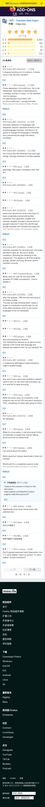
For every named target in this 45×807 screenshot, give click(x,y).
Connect (6, 727)
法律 (21, 778)
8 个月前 (31, 122)
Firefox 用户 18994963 (16, 185)
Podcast (6, 768)
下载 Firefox (14, 3)
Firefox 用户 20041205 (15, 69)
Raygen (20, 336)
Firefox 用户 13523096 (15, 294)
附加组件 (7, 602)
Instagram (7, 750)
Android (6, 675)
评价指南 (7, 643)
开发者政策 (8, 625)
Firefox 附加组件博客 (13, 611)
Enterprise (7, 715)
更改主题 (6, 798)
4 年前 (27, 395)
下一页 (32, 569)
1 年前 (26, 166)
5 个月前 (31, 85)
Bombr (20, 200)
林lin (19, 536)
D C (18, 321)
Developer (7, 737)
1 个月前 (31, 69)
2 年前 (30, 210)
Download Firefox (11, 656)
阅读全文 (6, 109)
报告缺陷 (7, 639)
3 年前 (28, 336)
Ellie (19, 329)
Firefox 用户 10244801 (15, 150)
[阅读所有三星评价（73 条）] (21, 46)
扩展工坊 (7, 616)
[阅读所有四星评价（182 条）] (21, 43)
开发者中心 (8, 620)
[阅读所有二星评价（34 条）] (21, 50)
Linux (5, 679)
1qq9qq (20, 506)
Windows (7, 661)
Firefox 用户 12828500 (15, 360)
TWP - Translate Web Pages (23, 20)
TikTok (6, 759)
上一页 (13, 569)
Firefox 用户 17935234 (15, 122)
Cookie (13, 778)
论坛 (4, 634)
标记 (4, 80)
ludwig (20, 429)
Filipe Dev (21, 24)
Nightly (6, 697)
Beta (4, 702)
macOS (6, 666)
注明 (11, 783)
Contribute (8, 732)
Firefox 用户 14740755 (16, 416)
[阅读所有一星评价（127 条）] (21, 53)
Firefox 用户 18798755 (16, 210)
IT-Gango (21, 549)
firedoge (21, 448)
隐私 (4, 778)
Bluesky (6, 764)
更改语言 (6, 793)
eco (19, 376)
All (3, 684)
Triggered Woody (24, 273)
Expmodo (21, 85)
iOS (4, 670)
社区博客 (7, 630)
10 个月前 (31, 150)
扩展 (15, 13)
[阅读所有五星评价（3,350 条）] (21, 39)
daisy (19, 522)
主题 (21, 13)
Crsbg (19, 395)
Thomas (20, 193)
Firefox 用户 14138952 (15, 247)
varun (19, 166)
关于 (4, 606)
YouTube (7, 754)
